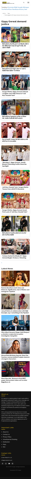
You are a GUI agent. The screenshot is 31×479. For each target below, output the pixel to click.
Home (4, 13)
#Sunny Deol (23, 9)
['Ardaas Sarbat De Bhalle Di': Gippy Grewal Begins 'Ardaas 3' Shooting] (15, 246)
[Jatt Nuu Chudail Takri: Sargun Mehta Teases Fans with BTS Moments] (15, 178)
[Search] (24, 2)
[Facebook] (2, 463)
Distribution (6, 442)
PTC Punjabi (18, 470)
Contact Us (6, 434)
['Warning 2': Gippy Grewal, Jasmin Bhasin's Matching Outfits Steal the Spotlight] (15, 153)
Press (4, 444)
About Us (6, 432)
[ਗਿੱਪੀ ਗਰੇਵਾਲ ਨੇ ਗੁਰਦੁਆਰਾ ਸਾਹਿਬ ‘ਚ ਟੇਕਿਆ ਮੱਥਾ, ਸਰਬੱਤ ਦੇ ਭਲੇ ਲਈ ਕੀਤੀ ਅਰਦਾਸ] (15, 107)
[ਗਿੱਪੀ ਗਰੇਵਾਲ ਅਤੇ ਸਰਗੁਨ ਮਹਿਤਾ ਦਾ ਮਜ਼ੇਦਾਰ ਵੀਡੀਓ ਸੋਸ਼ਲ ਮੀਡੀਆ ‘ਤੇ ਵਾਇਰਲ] (15, 59)
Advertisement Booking (10, 439)
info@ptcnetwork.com (6, 460)
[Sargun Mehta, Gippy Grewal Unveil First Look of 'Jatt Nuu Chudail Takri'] (15, 201)
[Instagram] (12, 463)
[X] (6, 463)
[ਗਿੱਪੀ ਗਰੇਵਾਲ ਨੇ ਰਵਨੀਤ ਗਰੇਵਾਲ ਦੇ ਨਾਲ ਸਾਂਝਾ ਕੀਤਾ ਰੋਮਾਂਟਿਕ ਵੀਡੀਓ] (15, 224)
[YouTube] (9, 463)
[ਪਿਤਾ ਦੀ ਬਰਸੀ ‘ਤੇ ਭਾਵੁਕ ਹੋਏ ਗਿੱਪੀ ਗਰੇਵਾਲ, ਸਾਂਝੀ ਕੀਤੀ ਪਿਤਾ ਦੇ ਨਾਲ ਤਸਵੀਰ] (15, 130)
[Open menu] (28, 2)
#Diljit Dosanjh (18, 7)
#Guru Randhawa (13, 9)
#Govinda (10, 7)
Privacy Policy (7, 437)
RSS (4, 447)
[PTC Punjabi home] (8, 2)
